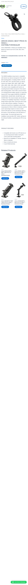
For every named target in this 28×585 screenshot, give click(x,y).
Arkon (6, 34)
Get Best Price (7, 65)
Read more (5, 178)
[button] (24, 14)
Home (2, 34)
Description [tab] (4, 72)
